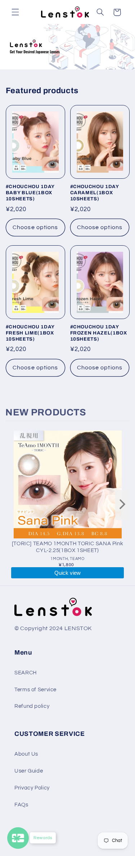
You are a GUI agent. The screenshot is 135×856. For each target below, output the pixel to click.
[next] (122, 505)
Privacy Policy (32, 788)
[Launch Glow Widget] (18, 838)
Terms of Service (35, 689)
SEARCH (25, 672)
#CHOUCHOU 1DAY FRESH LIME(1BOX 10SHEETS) (30, 333)
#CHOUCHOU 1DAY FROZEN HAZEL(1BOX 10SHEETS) (98, 333)
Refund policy (31, 706)
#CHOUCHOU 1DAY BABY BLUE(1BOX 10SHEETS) (30, 192)
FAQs (21, 804)
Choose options (35, 227)
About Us (26, 754)
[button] (15, 12)
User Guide (28, 771)
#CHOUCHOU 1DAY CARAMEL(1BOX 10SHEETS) (94, 192)
